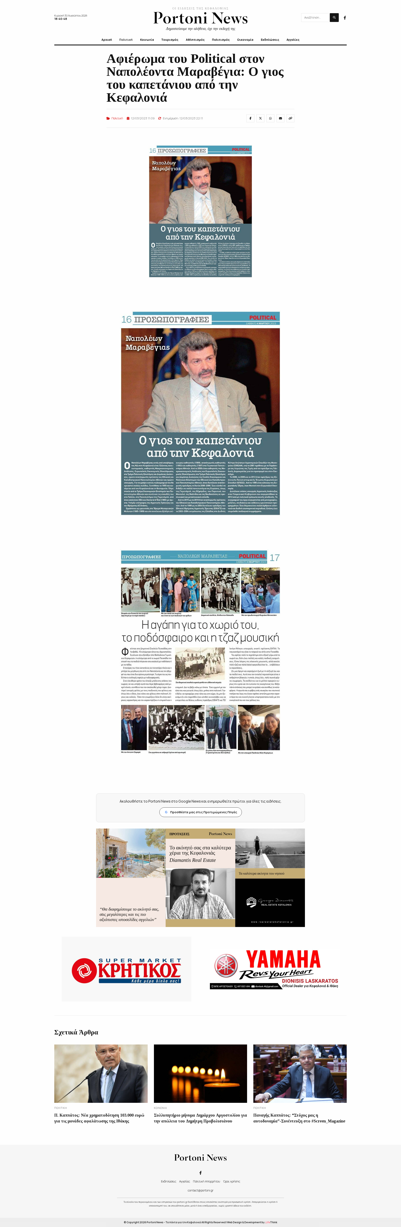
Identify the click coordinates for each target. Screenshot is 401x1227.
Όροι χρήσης (231, 1181)
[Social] (345, 17)
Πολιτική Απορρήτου (206, 1181)
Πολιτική (117, 118)
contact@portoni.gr (200, 1190)
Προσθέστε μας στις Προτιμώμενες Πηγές (201, 812)
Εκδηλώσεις (168, 1181)
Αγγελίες (184, 1181)
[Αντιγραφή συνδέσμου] (290, 118)
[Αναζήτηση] (334, 17)
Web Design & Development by (252, 1222)
